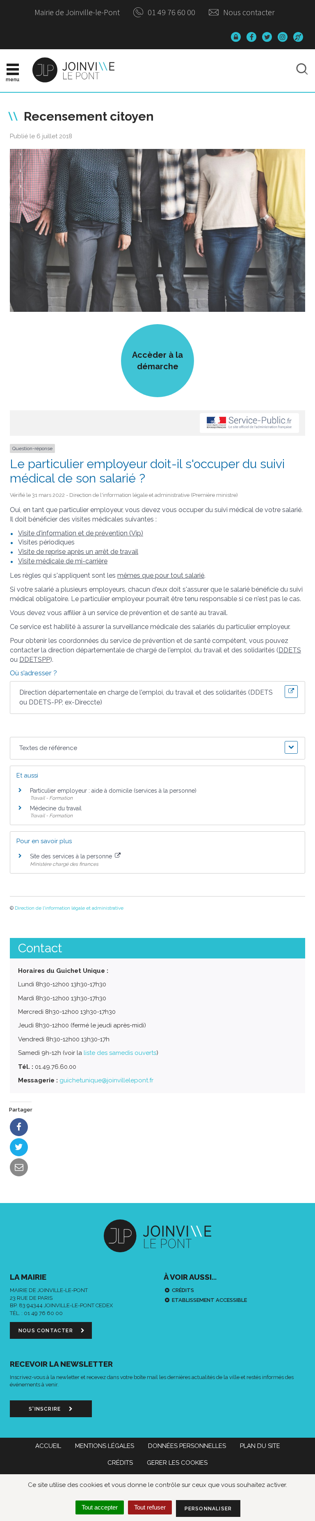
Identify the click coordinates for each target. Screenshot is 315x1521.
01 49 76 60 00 (170, 12)
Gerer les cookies (177, 1462)
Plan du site (260, 1446)
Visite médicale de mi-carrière (62, 561)
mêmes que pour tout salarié (160, 575)
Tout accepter (100, 1507)
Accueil (48, 1446)
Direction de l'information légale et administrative (69, 908)
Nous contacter (248, 12)
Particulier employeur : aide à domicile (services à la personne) (113, 790)
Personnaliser (208, 1509)
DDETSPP (34, 659)
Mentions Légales (104, 1446)
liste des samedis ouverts (120, 1053)
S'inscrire (45, 1409)
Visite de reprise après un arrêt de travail (78, 552)
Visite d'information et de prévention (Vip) (80, 533)
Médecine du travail (56, 808)
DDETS (289, 650)
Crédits (183, 1290)
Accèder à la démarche (157, 360)
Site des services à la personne (72, 856)
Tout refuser (150, 1507)
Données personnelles (187, 1446)
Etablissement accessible (209, 1300)
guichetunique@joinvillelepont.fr (106, 1080)
